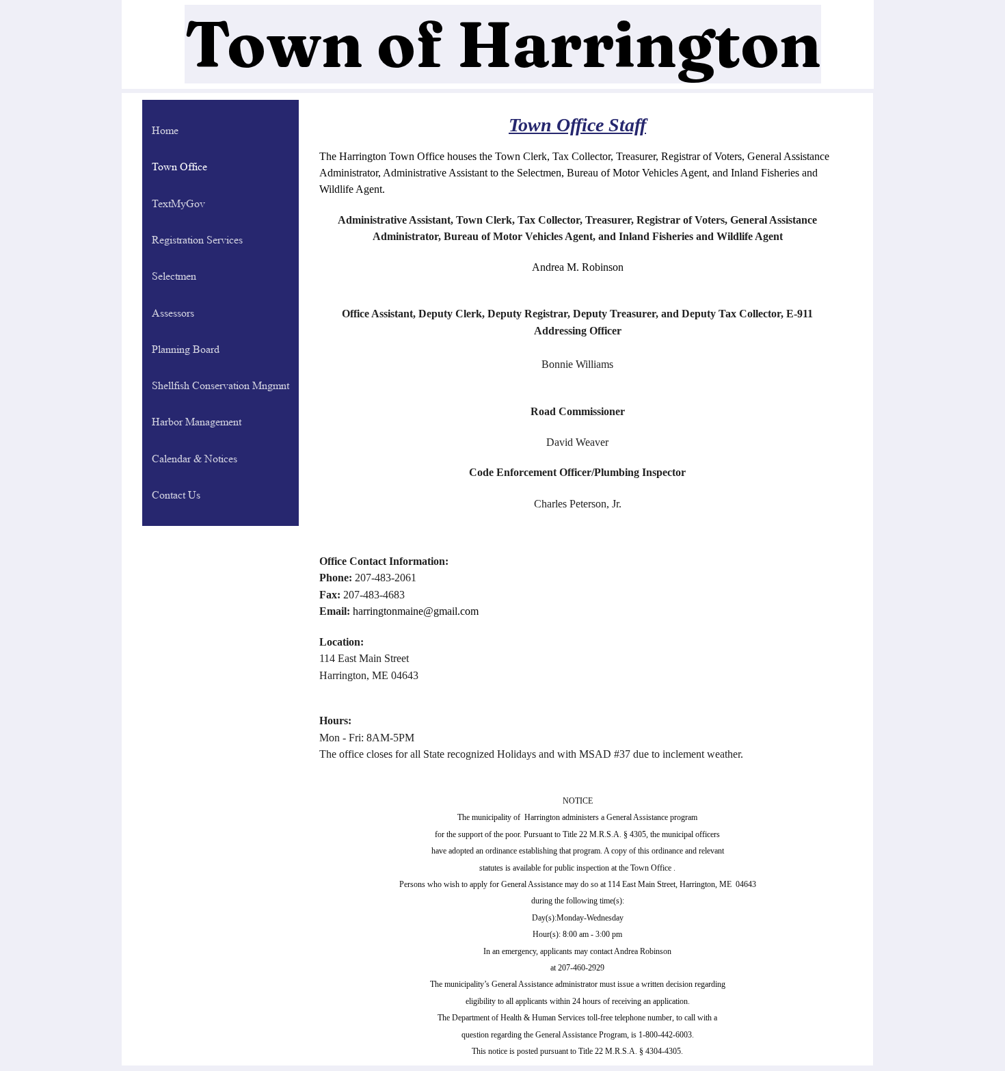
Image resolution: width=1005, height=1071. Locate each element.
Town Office (179, 166)
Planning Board (185, 349)
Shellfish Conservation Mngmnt (220, 385)
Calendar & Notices (194, 458)
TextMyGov (178, 203)
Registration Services (197, 239)
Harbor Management (196, 421)
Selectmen (174, 275)
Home (165, 130)
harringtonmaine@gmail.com (416, 611)
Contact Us (176, 494)
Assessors (173, 312)
